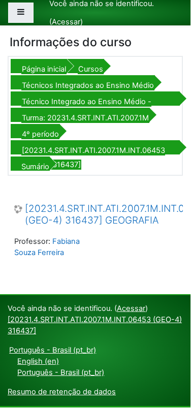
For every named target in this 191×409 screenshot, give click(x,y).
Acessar (66, 21)
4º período (40, 134)
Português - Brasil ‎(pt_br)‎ (52, 350)
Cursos (90, 69)
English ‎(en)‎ (38, 361)
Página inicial (44, 69)
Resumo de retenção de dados (62, 391)
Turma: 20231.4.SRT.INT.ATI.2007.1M (85, 117)
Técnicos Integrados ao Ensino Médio (88, 85)
